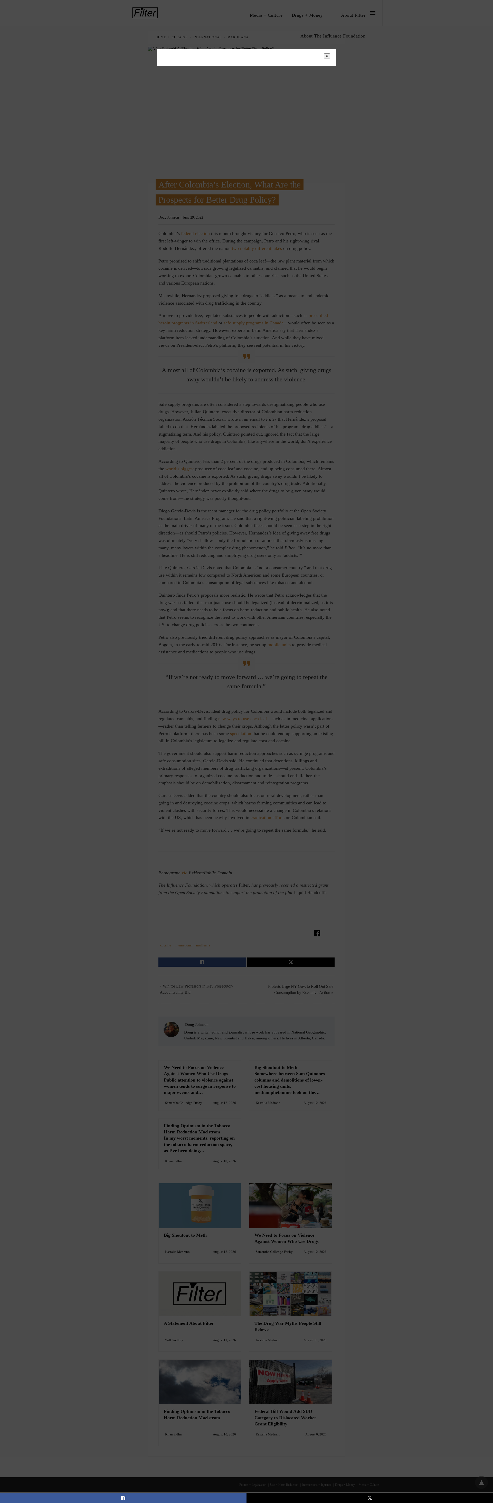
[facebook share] (123, 1498)
